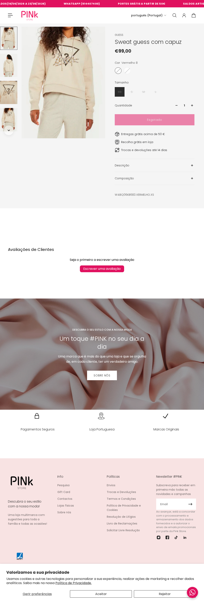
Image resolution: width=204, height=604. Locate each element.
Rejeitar (165, 594)
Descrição (122, 165)
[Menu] (10, 15)
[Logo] (29, 15)
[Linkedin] (184, 537)
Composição (124, 178)
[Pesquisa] (174, 15)
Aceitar (101, 594)
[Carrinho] (193, 15)
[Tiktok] (176, 537)
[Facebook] (167, 537)
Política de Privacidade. (73, 583)
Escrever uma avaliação (102, 268)
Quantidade (123, 105)
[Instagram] (158, 537)
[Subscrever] (190, 504)
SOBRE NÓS (102, 375)
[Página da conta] (184, 15)
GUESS (119, 35)
